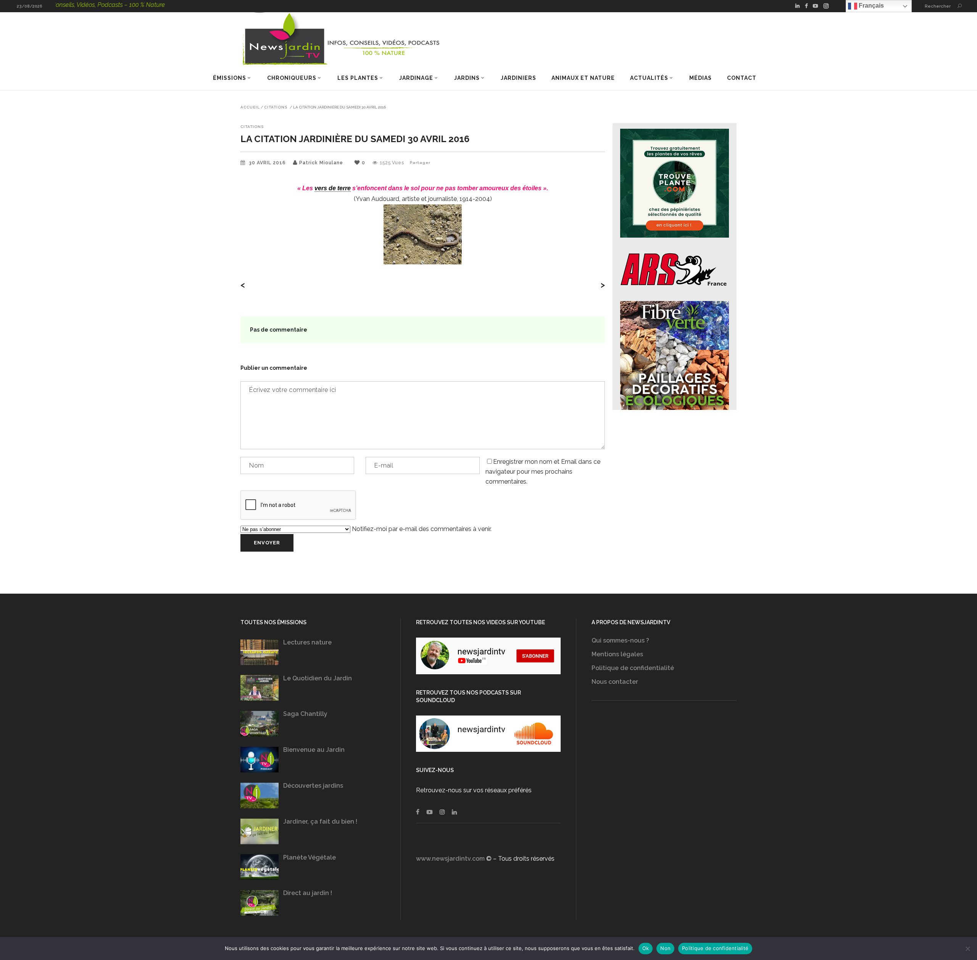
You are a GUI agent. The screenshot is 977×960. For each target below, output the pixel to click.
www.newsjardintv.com (450, 858)
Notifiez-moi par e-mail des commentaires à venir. (421, 529)
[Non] (967, 948)
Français (870, 5)
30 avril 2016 (268, 162)
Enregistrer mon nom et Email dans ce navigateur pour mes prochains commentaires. (542, 471)
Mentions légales (617, 654)
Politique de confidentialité (633, 668)
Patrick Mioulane (321, 162)
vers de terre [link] (332, 188)
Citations (275, 107)
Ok (645, 948)
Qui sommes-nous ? (620, 640)
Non (665, 948)
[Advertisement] (664, 787)
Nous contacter (615, 681)
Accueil (250, 107)
